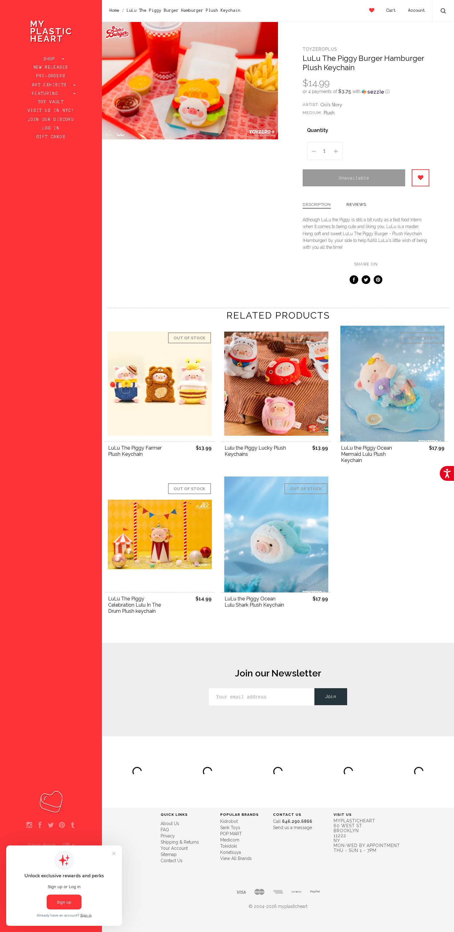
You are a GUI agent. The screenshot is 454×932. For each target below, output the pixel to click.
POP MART (231, 833)
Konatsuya (230, 852)
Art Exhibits (51, 85)
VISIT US (343, 814)
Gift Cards (50, 137)
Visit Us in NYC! (51, 110)
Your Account (174, 848)
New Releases (51, 67)
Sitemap (169, 854)
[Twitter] (51, 825)
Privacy (168, 835)
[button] (366, 91)
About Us (170, 823)
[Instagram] (29, 825)
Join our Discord (51, 119)
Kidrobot (229, 821)
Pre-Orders (50, 76)
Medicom (229, 839)
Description (317, 204)
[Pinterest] (62, 825)
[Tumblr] (73, 825)
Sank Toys (230, 827)
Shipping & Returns (180, 842)
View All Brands (236, 858)
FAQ (165, 829)
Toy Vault (51, 102)
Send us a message (292, 827)
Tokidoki (228, 846)
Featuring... (51, 93)
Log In (51, 128)
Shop (51, 59)
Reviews (356, 204)
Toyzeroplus (320, 49)
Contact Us (172, 860)
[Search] (443, 11)
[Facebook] (40, 825)
